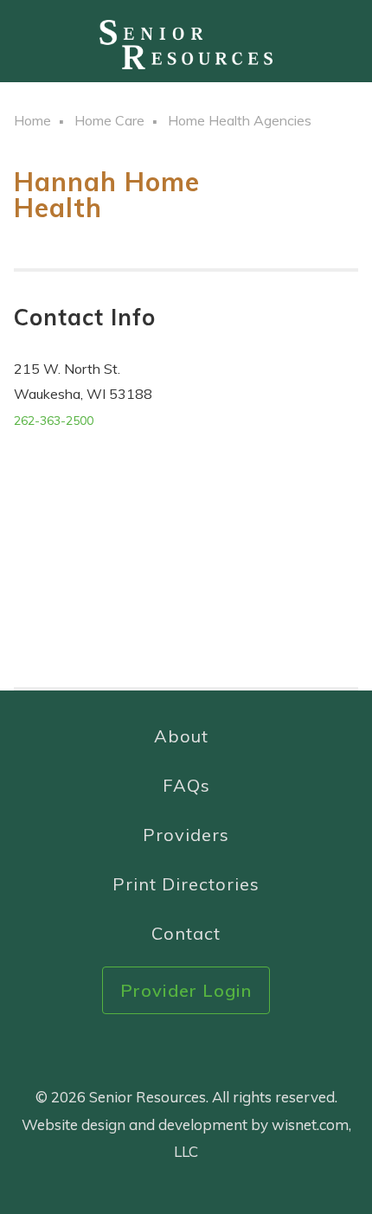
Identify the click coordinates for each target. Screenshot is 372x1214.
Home (32, 120)
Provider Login (186, 990)
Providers (186, 834)
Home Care (109, 120)
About (181, 736)
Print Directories (186, 884)
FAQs (186, 785)
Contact (186, 933)
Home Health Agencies (239, 120)
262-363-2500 (53, 420)
